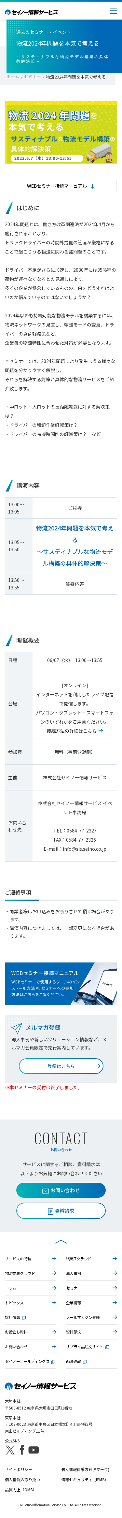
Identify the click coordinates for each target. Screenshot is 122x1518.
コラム (10, 1288)
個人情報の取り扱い (22, 1479)
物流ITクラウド (78, 1258)
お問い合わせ (65, 1190)
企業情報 (73, 1302)
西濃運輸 (73, 1361)
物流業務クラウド (20, 1273)
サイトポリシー (18, 1469)
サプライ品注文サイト (84, 1346)
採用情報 (12, 1317)
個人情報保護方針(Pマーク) (85, 1469)
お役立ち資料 (16, 1332)
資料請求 (73, 1332)
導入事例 (73, 1273)
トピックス (14, 1302)
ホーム (13, 76)
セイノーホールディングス (27, 1361)
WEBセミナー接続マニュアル (57, 185)
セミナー (32, 76)
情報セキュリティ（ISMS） (84, 1479)
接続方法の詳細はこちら (72, 731)
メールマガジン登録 (83, 1317)
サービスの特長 (18, 1258)
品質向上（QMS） (20, 1489)
